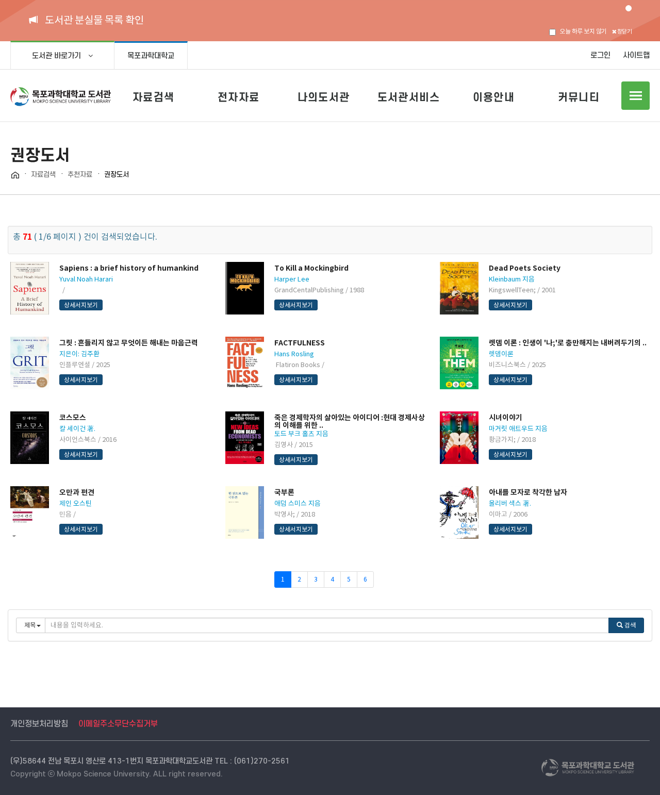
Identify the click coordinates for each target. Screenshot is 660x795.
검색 (629, 625)
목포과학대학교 (150, 56)
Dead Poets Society (524, 268)
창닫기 (624, 31)
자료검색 (153, 97)
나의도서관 (324, 97)
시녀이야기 (505, 417)
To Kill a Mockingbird (311, 268)
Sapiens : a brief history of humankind (129, 268)
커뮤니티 (579, 97)
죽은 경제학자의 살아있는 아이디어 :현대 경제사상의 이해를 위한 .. (349, 421)
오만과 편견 (76, 492)
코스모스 (72, 417)
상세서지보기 (81, 305)
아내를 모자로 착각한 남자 (528, 492)
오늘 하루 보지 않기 (583, 31)
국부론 (284, 492)
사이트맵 (636, 55)
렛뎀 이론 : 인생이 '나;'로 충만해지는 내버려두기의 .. (568, 342)
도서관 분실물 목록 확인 (94, 20)
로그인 (600, 55)
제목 (30, 625)
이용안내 (494, 97)
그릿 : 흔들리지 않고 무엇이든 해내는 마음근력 (128, 342)
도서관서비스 (408, 97)
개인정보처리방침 (39, 723)
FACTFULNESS (299, 342)
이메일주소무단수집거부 (118, 723)
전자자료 (238, 97)
